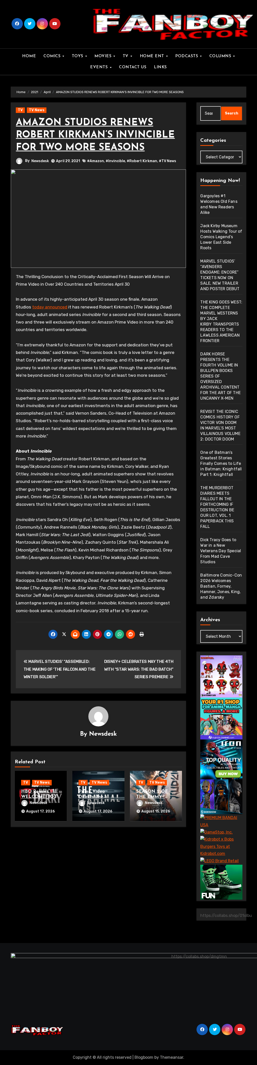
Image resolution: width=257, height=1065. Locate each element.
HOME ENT (153, 56)
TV (126, 56)
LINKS (160, 67)
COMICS (52, 56)
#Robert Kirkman (142, 161)
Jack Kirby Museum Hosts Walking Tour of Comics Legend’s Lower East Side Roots (221, 236)
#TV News (167, 161)
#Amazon (95, 161)
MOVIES (103, 56)
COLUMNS (221, 56)
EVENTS (99, 67)
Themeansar (171, 1057)
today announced (49, 306)
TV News (36, 110)
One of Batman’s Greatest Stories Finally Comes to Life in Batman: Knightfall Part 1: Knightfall (221, 463)
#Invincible (115, 161)
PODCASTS (187, 56)
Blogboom (144, 1057)
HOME (29, 56)
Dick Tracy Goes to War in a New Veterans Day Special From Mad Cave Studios (220, 550)
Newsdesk (40, 161)
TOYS (78, 56)
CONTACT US (132, 67)
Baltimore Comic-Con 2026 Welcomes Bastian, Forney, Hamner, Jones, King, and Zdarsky (221, 586)
